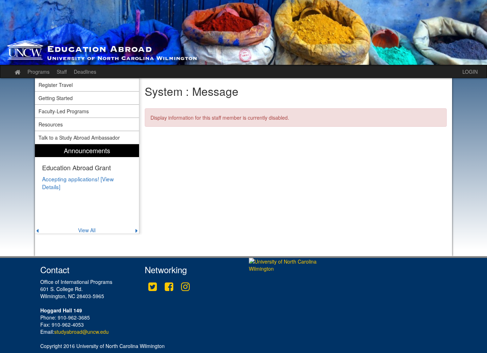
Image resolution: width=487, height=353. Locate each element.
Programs (38, 71)
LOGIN (470, 71)
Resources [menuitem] (51, 124)
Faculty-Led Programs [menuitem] (64, 111)
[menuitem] (87, 189)
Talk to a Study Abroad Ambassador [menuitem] (79, 137)
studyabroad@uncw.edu (81, 331)
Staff (62, 71)
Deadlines (85, 71)
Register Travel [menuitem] (56, 84)
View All (87, 230)
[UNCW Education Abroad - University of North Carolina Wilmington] (243, 32)
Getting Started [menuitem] (56, 98)
